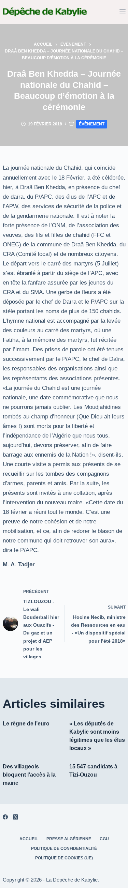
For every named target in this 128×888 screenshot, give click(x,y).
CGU (104, 839)
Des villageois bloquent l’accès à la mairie (29, 775)
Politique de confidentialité (64, 848)
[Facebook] (5, 817)
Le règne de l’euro (26, 723)
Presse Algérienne (68, 839)
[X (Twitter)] (15, 817)
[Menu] (122, 12)
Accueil (28, 839)
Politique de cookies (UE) (64, 858)
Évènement (91, 124)
